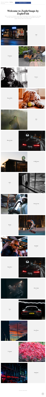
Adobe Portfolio (25, 390)
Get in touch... (3, 3)
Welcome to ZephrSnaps (5, 2)
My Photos (11, 2)
